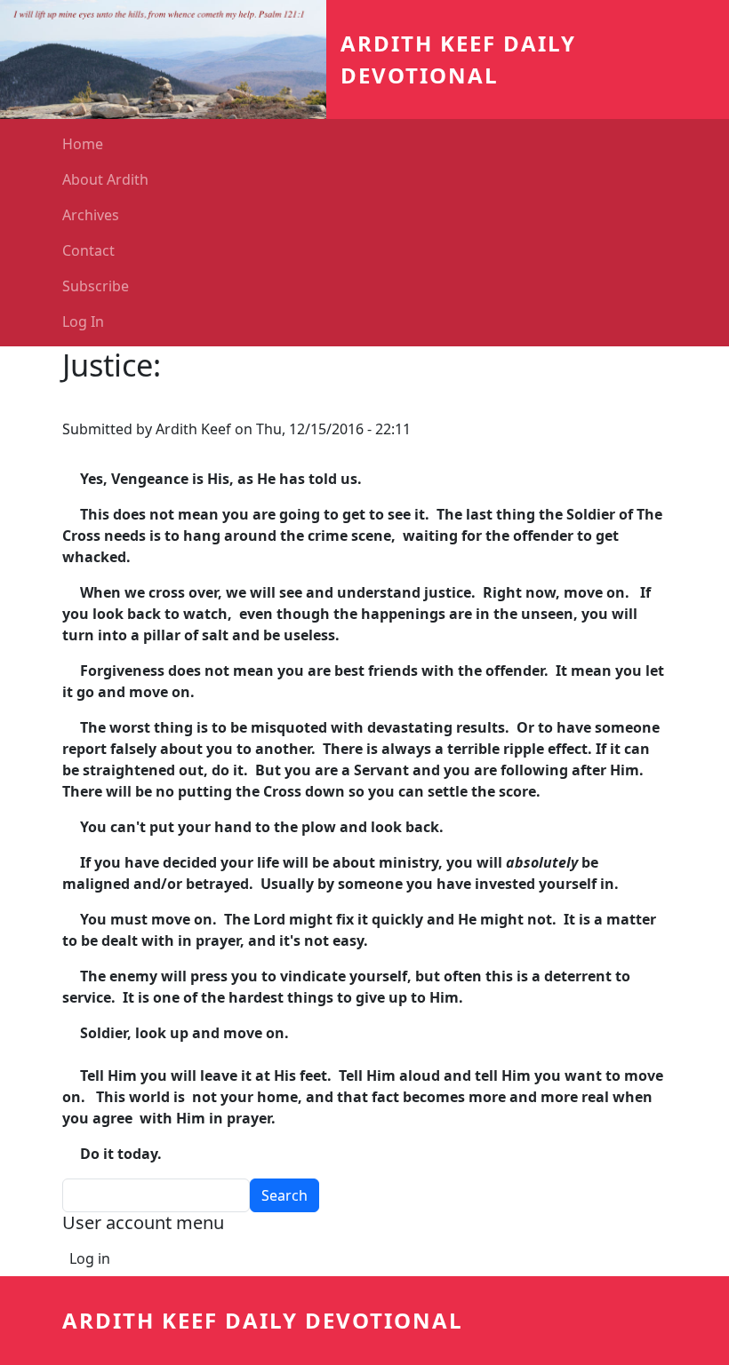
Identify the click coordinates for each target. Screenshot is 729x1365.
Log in (89, 1258)
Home (82, 144)
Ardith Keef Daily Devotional (262, 1320)
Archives (90, 215)
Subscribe (95, 286)
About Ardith (105, 179)
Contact (88, 250)
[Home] (170, 59)
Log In (83, 321)
